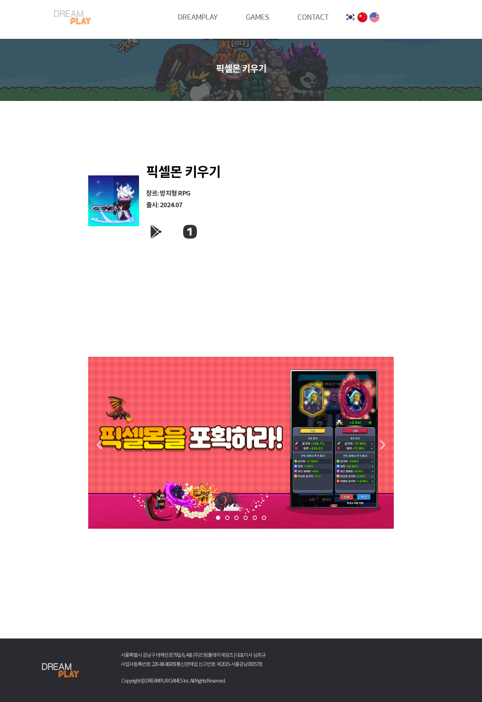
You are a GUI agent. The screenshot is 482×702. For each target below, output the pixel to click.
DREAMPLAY (198, 17)
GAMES (257, 17)
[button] (99, 445)
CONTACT (313, 17)
